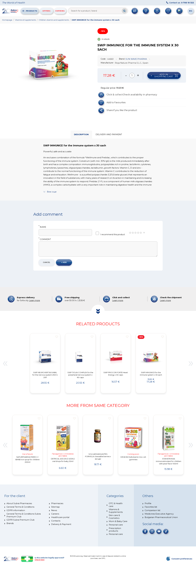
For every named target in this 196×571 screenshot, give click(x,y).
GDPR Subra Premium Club (21, 520)
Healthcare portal (60, 517)
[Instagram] (152, 531)
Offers (46, 11)
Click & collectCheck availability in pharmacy (132, 94)
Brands (10, 523)
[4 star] (138, 232)
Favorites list (151, 507)
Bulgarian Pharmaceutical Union (161, 517)
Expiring (60, 11)
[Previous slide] (5, 363)
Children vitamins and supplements (54, 20)
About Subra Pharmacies (19, 503)
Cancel (46, 262)
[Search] (124, 10)
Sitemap (55, 507)
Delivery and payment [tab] (109, 134)
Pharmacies (57, 503)
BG (190, 11)
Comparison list (152, 510)
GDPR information (16, 510)
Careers (55, 514)
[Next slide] (191, 363)
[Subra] (10, 10)
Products (31, 11)
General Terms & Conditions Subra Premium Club (24, 515)
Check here (39, 560)
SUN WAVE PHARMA (136, 59)
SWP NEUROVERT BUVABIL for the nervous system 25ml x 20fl (45, 375)
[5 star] (140, 232)
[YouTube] (159, 531)
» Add (64, 262)
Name (42, 227)
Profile (148, 503)
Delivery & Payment (61, 524)
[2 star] (132, 232)
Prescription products (115, 529)
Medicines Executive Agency (159, 514)
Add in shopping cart (163, 75)
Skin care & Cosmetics (114, 516)
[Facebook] (145, 531)
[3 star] (135, 232)
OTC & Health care (116, 504)
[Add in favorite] (56, 336)
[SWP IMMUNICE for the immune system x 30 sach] (49, 63)
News (54, 510)
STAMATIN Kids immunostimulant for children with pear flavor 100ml (168, 461)
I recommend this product (112, 234)
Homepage (7, 20)
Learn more (34, 300)
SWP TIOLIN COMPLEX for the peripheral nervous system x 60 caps (80, 375)
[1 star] (130, 232)
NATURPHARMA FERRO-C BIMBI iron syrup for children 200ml (27, 459)
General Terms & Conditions (20, 507)
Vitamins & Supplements (25, 20)
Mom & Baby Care (118, 521)
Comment (45, 239)
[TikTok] (166, 531)
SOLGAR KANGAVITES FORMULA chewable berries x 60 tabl (98, 456)
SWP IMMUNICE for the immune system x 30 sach (95, 20)
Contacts (55, 520)
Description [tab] (81, 134)
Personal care (116, 524)
